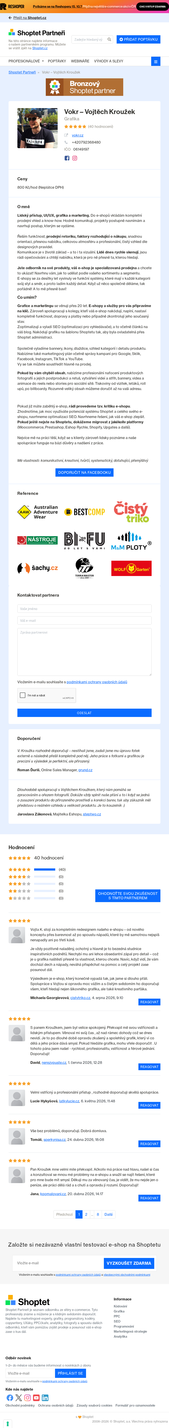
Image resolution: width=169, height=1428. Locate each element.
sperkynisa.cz (55, 1139)
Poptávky (57, 61)
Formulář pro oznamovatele (135, 1405)
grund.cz (85, 770)
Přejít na (29, 18)
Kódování (120, 1306)
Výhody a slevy (108, 61)
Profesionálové (24, 61)
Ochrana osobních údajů (55, 1405)
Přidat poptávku (140, 39)
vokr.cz (77, 135)
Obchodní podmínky (20, 1405)
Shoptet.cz (40, 48)
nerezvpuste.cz (54, 1062)
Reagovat (149, 1002)
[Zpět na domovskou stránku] (38, 33)
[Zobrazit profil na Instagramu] (74, 158)
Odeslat (84, 713)
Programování (124, 1326)
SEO (117, 1321)
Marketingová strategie (130, 1331)
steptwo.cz (92, 814)
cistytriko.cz (80, 998)
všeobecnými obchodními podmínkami (127, 1274)
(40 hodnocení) (100, 126)
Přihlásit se (70, 1373)
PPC (117, 1316)
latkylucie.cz (69, 1101)
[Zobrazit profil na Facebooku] (67, 158)
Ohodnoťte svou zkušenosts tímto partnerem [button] (128, 895)
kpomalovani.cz (53, 1194)
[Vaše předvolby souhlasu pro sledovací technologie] (8, 1424)
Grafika (71, 118)
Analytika (120, 1336)
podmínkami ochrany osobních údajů (97, 682)
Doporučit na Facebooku (84, 472)
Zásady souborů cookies (94, 1405)
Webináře (80, 61)
